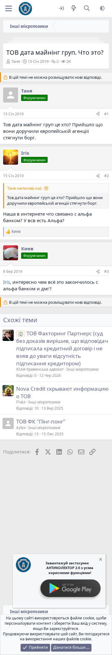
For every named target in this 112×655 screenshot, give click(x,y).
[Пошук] (87, 9)
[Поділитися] (98, 114)
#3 (106, 271)
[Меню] (8, 8)
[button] (102, 9)
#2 (106, 175)
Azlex (21, 427)
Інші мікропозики (83, 369)
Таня (15, 61)
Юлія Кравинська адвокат (40, 369)
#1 (106, 114)
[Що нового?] (73, 9)
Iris (6, 282)
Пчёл (21, 402)
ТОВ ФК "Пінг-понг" (40, 421)
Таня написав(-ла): (24, 188)
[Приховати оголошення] (100, 560)
